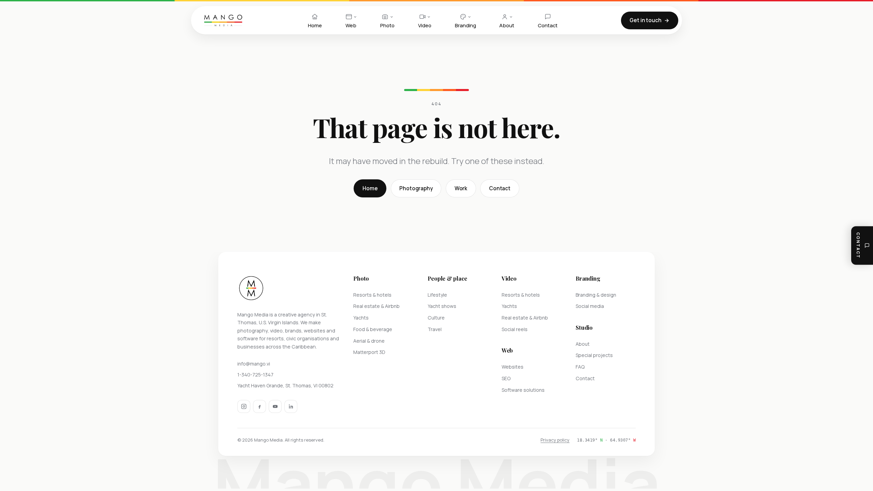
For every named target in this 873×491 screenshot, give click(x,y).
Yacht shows (442, 306)
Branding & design (596, 295)
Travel (435, 329)
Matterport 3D (369, 352)
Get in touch (645, 20)
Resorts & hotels (372, 295)
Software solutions (523, 390)
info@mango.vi (253, 363)
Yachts (361, 317)
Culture (436, 317)
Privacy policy (555, 440)
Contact (500, 188)
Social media (590, 306)
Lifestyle (437, 295)
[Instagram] (243, 406)
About (583, 344)
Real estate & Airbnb (376, 306)
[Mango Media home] (223, 20)
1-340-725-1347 (255, 374)
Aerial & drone (369, 341)
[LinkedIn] (290, 406)
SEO (506, 378)
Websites (512, 366)
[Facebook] (259, 406)
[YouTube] (275, 406)
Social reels (515, 329)
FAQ (580, 366)
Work (461, 188)
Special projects (594, 355)
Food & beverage (372, 329)
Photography (415, 188)
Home (370, 188)
